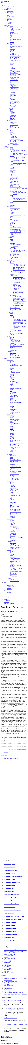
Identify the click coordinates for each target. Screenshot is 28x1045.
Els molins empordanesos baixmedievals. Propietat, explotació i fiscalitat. (14, 1009)
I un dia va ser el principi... (10, 1018)
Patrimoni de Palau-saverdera (12, 894)
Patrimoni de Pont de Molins (11, 897)
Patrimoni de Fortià (9, 891)
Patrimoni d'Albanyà (9, 867)
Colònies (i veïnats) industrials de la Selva (14, 1000)
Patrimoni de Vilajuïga (10, 928)
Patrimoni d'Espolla (9, 940)
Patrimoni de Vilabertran (10, 934)
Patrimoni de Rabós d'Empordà (12, 910)
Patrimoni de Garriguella (10, 943)
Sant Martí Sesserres (9, 611)
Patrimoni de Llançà (9, 937)
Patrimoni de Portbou (9, 907)
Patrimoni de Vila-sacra (10, 931)
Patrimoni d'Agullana (9, 864)
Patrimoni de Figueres (9, 885)
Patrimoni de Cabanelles (10, 870)
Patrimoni (6, 599)
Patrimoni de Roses (9, 913)
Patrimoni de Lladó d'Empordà (12, 882)
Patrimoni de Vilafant (9, 925)
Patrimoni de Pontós (9, 900)
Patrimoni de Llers (9, 888)
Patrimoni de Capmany (10, 873)
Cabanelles (6, 602)
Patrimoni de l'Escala (9, 879)
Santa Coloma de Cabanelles (11, 758)
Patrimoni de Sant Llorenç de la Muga (14, 916)
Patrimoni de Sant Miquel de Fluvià (13, 919)
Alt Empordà (7, 600)
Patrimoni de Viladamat (10, 922)
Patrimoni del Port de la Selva (11, 904)
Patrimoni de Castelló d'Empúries (13, 876)
